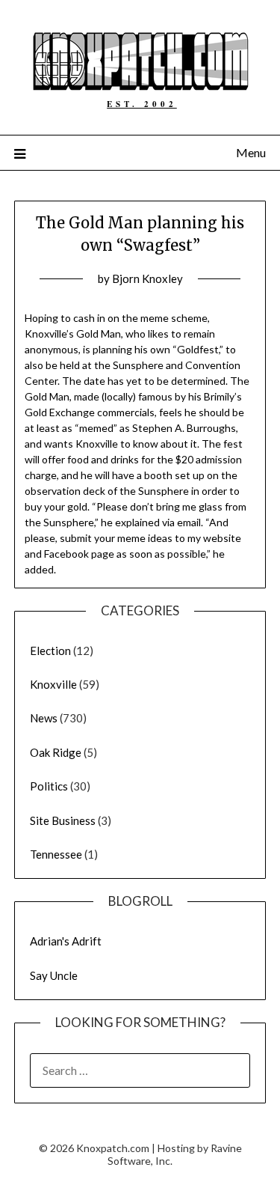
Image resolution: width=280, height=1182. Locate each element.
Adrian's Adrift (66, 941)
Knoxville (53, 684)
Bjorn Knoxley (147, 278)
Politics (49, 786)
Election (50, 650)
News (43, 718)
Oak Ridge (55, 752)
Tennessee (56, 854)
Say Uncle (54, 975)
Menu (251, 152)
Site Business (63, 820)
